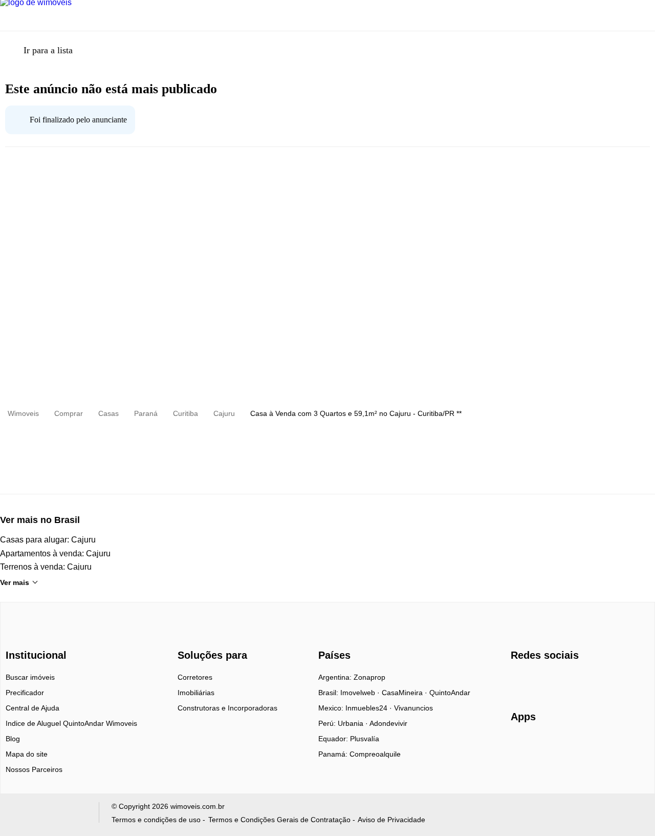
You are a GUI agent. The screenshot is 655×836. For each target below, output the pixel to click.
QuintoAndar (449, 692)
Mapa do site (27, 754)
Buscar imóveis (30, 677)
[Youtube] (552, 681)
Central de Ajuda (32, 708)
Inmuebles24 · (369, 708)
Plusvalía (364, 739)
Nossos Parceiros (34, 769)
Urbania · (353, 723)
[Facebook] (519, 681)
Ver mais (14, 582)
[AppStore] (543, 746)
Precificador (25, 692)
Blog (13, 739)
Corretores (195, 677)
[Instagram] (536, 681)
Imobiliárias (196, 692)
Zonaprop (369, 677)
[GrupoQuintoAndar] (47, 814)
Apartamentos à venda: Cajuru (55, 553)
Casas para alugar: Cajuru (48, 539)
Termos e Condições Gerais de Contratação (279, 820)
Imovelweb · (361, 692)
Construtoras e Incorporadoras (227, 708)
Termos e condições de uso (156, 820)
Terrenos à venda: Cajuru (46, 566)
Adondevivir (388, 723)
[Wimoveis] (37, 637)
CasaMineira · (405, 692)
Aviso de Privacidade (391, 820)
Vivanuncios (413, 708)
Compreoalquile (375, 754)
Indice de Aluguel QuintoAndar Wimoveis (71, 723)
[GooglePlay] (612, 746)
